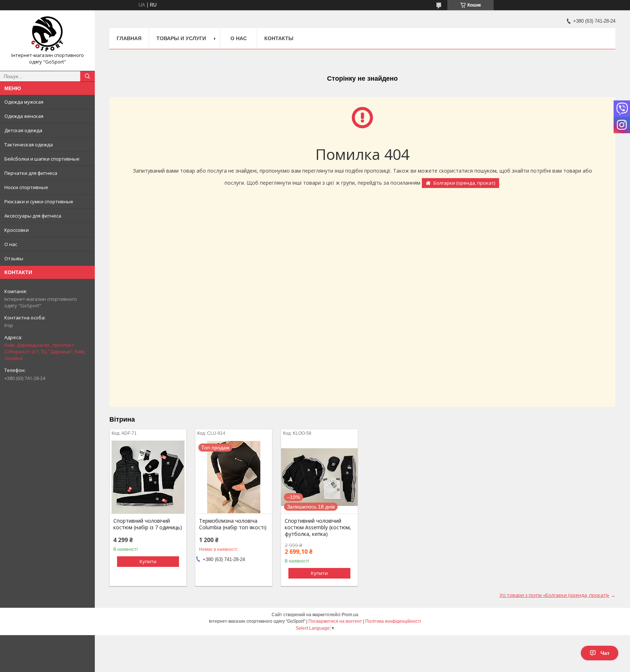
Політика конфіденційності (393, 621)
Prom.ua (350, 614)
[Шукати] (87, 76)
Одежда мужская (23, 102)
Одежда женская (23, 116)
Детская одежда (23, 130)
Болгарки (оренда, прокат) (464, 183)
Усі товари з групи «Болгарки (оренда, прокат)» (554, 595)
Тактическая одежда (28, 144)
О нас (10, 244)
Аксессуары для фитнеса (32, 215)
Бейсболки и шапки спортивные (41, 158)
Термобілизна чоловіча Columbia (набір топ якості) (233, 524)
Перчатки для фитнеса (30, 173)
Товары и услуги (181, 38)
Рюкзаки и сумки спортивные (38, 201)
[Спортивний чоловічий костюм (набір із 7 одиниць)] (148, 477)
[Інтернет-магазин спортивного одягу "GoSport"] (47, 34)
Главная (129, 38)
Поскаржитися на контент (335, 621)
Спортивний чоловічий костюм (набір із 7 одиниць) (147, 524)
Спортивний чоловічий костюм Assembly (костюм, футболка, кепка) (318, 527)
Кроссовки (16, 230)
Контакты (278, 38)
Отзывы (13, 258)
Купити (148, 561)
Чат (605, 653)
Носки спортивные (26, 187)
